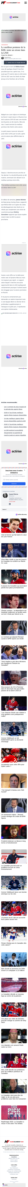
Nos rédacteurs (14, 1168)
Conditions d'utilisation (14, 1169)
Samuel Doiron (7, 57)
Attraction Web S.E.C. (11, 1152)
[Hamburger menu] (25, 3)
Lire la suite (12, 501)
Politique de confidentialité (14, 1171)
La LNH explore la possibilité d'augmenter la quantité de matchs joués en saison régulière (15, 432)
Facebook (14, 1179)
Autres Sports (14, 1161)
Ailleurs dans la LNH (14, 1158)
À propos (14, 1166)
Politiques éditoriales (14, 1172)
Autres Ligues (14, 1160)
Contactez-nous (14, 1174)
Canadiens (14, 1157)
